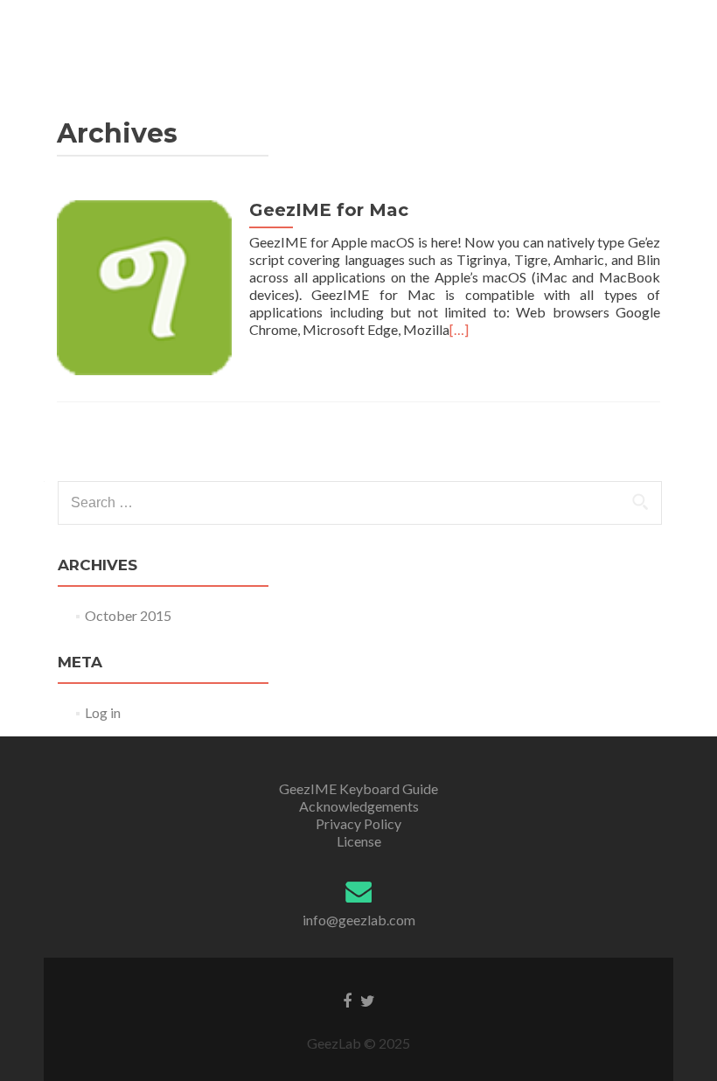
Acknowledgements (359, 806)
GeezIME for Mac (328, 209)
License (359, 841)
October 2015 (128, 615)
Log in (103, 712)
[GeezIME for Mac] (144, 285)
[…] (459, 329)
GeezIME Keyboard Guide (358, 788)
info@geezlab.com (359, 919)
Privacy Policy (358, 823)
